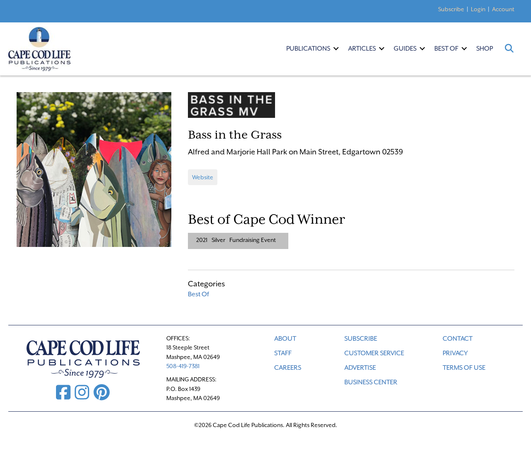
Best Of (446, 48)
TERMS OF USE (464, 367)
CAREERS (287, 367)
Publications (308, 48)
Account (503, 9)
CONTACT (458, 338)
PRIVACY (455, 353)
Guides (405, 48)
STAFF (283, 353)
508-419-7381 (183, 366)
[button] (336, 48)
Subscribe (451, 9)
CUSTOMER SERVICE (374, 353)
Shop (484, 48)
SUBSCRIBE (360, 338)
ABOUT (285, 338)
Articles (362, 48)
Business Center (370, 382)
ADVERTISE (360, 367)
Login (478, 9)
